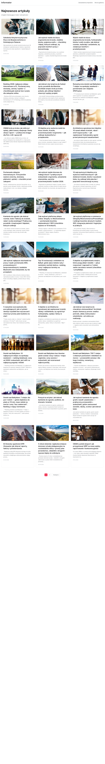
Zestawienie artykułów (85, 2)
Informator (6, 2)
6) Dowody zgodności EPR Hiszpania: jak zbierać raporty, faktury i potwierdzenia (15, 446)
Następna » (56, 474)
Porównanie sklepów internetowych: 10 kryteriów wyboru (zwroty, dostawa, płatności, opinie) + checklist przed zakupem (17, 176)
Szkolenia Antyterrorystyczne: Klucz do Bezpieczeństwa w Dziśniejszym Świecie (15, 40)
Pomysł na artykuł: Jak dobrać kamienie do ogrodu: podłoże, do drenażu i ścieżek (51, 400)
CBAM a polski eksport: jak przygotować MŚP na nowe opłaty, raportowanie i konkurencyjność (86, 446)
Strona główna (99, 2)
